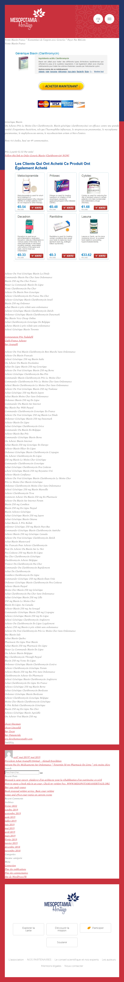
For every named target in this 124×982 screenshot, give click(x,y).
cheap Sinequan (13, 724)
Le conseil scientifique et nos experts (77, 959)
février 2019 (11, 839)
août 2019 (10, 817)
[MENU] (109, 19)
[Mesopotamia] (27, 19)
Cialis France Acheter (15, 341)
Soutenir (62, 942)
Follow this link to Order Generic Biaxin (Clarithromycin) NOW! (37, 155)
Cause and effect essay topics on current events (28, 795)
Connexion (10, 865)
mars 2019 (10, 836)
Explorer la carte (28, 929)
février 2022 (11, 806)
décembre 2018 (12, 847)
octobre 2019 (11, 810)
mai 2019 (10, 828)
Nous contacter (73, 965)
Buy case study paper (15, 787)
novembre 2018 (13, 851)
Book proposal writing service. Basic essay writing (29, 791)
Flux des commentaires (16, 873)
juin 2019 (10, 825)
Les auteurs (109, 959)
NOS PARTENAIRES (39, 959)
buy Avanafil (11, 344)
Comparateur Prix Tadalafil (19, 337)
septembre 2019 (13, 813)
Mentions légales (51, 965)
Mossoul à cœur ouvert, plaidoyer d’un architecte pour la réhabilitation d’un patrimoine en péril (53, 780)
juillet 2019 (10, 821)
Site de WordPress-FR (15, 877)
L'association (16, 959)
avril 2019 (10, 832)
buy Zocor (10, 731)
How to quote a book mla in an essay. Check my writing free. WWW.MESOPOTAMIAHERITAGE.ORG (57, 784)
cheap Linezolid (13, 728)
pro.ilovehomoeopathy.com (18, 739)
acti (15, 757)
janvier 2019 (11, 843)
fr (98, 19)
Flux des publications (15, 869)
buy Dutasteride (13, 735)
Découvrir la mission (62, 929)
